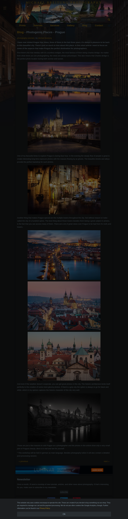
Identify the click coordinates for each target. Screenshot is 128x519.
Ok (64, 514)
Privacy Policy (45, 508)
